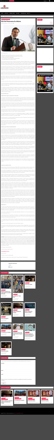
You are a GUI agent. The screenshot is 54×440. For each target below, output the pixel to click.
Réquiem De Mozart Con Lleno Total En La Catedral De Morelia (6, 292)
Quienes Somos (12, 13)
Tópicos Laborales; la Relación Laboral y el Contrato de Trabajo (6, 402)
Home (2, 16)
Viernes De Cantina (28, 284)
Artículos (6, 13)
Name (2, 370)
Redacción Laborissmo (4, 23)
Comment (2, 363)
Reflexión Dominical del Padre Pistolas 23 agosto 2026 (18, 334)
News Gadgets (16, 413)
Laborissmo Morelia (4, 295)
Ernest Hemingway (4, 318)
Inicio (2, 13)
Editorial (17, 13)
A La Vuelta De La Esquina (6, 332)
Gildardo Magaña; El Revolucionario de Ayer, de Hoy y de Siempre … (29, 335)
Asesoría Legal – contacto (25, 13)
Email (2, 374)
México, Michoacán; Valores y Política (28, 312)
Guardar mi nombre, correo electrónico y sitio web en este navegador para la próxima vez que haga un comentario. (16, 380)
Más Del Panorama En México (8, 16)
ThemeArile (21, 413)
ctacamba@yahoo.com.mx (5, 251)
